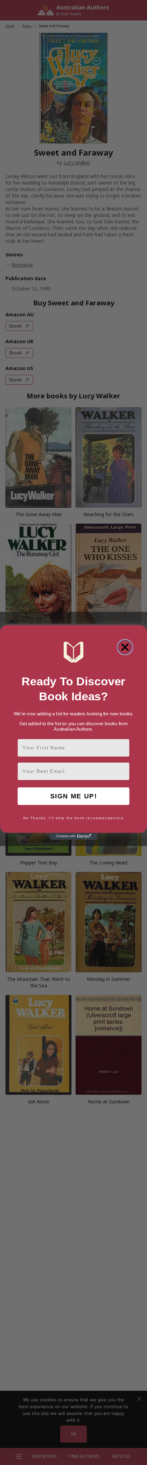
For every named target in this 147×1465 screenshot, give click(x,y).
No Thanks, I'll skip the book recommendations (73, 818)
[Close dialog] (125, 647)
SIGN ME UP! (73, 796)
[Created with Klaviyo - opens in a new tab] (73, 836)
